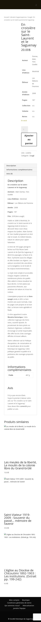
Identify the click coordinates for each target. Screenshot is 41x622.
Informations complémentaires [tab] (19, 170)
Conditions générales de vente (19, 603)
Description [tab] (11, 166)
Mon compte (14, 600)
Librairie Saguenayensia (18, 17)
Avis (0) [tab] (9, 174)
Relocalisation (28, 605)
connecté (23, 406)
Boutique (25, 600)
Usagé (30, 17)
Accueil (6, 17)
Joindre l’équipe (19, 608)
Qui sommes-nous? (12, 605)
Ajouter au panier (28, 139)
